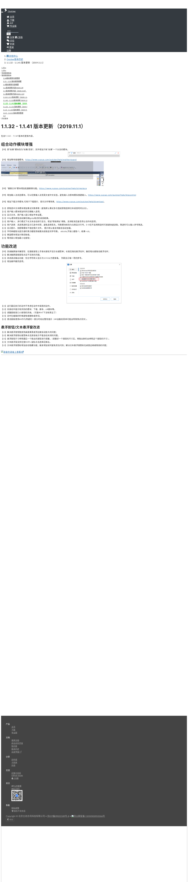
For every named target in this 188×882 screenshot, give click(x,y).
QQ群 (16, 778)
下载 (11, 20)
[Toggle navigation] (2, 12)
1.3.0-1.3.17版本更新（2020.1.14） (15, 97)
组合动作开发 (17, 743)
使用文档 (15, 740)
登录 (11, 47)
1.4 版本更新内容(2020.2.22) (13, 94)
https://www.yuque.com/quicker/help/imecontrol (112, 195)
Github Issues (17, 776)
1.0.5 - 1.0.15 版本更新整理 (13, 113)
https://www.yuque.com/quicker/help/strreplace (63, 188)
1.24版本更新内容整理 (11, 78)
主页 (11, 17)
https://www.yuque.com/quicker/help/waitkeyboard (51, 159)
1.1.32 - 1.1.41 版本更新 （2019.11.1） (15, 103)
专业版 (13, 26)
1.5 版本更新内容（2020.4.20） (15, 91)
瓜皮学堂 (15, 752)
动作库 (14, 760)
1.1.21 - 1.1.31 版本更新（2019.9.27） (15, 107)
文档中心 (13, 56)
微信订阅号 (15, 789)
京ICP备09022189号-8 (58, 816)
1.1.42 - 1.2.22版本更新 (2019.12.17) (15, 100)
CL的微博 (17, 786)
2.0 (11, 23)
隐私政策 (15, 808)
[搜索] (9, 34)
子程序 (14, 763)
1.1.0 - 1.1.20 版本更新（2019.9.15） (15, 110)
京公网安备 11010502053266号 (89, 816)
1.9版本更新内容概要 (11, 84)
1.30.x (4, 68)
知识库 (14, 746)
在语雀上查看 (14, 352)
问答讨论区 (16, 773)
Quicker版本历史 (15, 59)
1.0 (4, 116)
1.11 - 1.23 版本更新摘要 (12, 81)
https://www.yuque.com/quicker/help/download (80, 201)
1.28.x (4, 70)
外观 (13, 766)
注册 (9, 51)
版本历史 (15, 749)
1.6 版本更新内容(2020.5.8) (13, 88)
